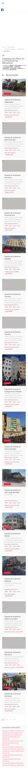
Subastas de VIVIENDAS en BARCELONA (13, 731)
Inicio (3, 47)
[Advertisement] (14, 27)
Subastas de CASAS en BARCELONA (12, 733)
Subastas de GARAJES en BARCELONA (13, 747)
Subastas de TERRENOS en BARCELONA (13, 765)
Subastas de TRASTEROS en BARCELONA (14, 749)
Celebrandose (20, 49)
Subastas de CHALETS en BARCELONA (13, 741)
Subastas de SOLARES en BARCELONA (13, 763)
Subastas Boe (11, 47)
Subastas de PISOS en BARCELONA (12, 735)
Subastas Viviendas (9, 49)
